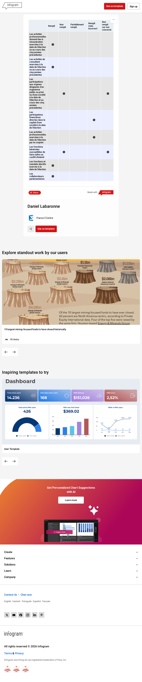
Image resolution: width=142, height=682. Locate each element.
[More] (113, 19)
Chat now (26, 594)
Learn (7, 570)
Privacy (19, 653)
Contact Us (10, 594)
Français (46, 601)
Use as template (114, 6)
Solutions (9, 564)
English (7, 601)
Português (27, 601)
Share (35, 192)
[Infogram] (12, 6)
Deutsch (16, 601)
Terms (8, 653)
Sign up (133, 6)
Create (8, 552)
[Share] (31, 229)
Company (10, 577)
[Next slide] (14, 352)
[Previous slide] (6, 352)
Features (9, 558)
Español (37, 601)
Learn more (71, 500)
